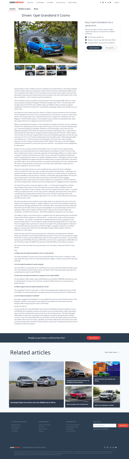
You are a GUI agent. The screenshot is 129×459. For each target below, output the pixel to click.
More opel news (111, 352)
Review (12, 9)
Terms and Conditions (73, 425)
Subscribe (123, 425)
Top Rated (14, 429)
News (36, 9)
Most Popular (16, 427)
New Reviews (15, 425)
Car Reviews (40, 2)
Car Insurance (60, 2)
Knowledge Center (72, 427)
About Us (42, 427)
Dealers (41, 431)
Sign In (117, 2)
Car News (50, 2)
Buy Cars (30, 2)
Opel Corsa (33, 245)
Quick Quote (72, 2)
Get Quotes (109, 48)
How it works (43, 429)
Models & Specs (25, 9)
